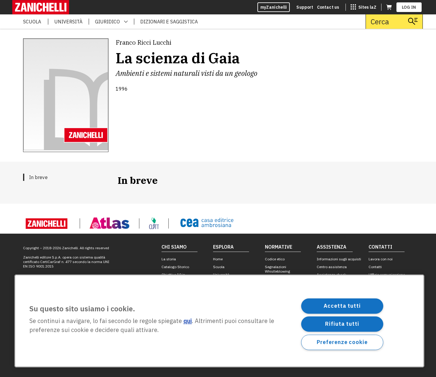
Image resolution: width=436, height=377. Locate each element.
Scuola (218, 267)
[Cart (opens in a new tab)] (389, 7)
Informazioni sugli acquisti (339, 259)
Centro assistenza (332, 267)
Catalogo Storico (175, 267)
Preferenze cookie (342, 342)
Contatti (375, 267)
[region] (219, 320)
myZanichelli (273, 7)
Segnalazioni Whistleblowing (277, 269)
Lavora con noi (381, 259)
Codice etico (275, 259)
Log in (409, 7)
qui (187, 321)
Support (304, 7)
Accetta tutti (342, 305)
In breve (38, 177)
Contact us (328, 7)
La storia (169, 259)
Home (218, 259)
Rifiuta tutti (342, 323)
